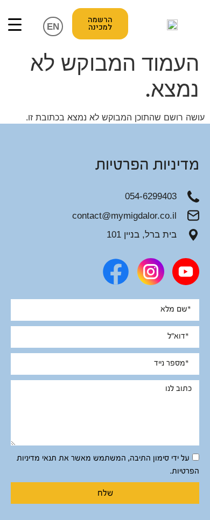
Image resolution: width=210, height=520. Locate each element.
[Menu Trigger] (15, 24)
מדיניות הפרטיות (147, 165)
